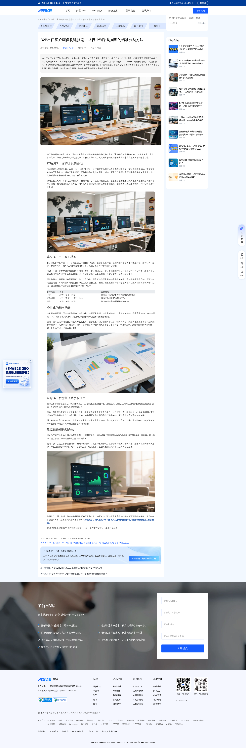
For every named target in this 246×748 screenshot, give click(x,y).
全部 (46, 26)
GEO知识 (97, 10)
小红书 (96, 691)
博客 (45, 19)
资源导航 (69, 720)
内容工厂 (157, 691)
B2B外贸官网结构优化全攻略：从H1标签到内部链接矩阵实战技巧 (191, 106)
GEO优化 (83, 26)
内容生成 (117, 700)
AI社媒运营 (138, 695)
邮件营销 (51, 724)
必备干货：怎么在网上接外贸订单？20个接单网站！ (74, 712)
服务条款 (102, 742)
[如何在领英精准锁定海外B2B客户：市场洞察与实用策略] (173, 91)
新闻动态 (126, 724)
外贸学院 (51, 720)
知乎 (95, 695)
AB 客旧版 (185, 720)
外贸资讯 (104, 724)
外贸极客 (97, 686)
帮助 (60, 720)
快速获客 (138, 26)
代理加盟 (148, 724)
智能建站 (101, 26)
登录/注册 (200, 11)
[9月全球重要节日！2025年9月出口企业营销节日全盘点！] (173, 49)
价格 (110, 720)
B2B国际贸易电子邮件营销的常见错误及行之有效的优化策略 (192, 63)
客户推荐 (173, 720)
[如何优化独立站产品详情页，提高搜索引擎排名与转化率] (173, 134)
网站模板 (80, 720)
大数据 (94, 724)
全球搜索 (141, 720)
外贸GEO (81, 10)
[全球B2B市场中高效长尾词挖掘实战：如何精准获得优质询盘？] (173, 120)
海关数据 (157, 704)
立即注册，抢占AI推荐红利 (144, 558)
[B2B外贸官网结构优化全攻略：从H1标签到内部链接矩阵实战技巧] (173, 106)
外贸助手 (117, 704)
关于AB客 (137, 724)
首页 (67, 10)
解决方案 (113, 10)
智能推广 (117, 691)
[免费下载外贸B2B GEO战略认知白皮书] (17, 374)
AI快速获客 (138, 704)
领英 (95, 704)
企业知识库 (64, 26)
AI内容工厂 (138, 686)
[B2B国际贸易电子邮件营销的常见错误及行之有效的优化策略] (173, 63)
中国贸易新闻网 (110, 731)
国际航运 (54, 731)
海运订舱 (93, 731)
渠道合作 (91, 720)
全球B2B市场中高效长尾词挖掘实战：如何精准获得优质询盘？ (192, 120)
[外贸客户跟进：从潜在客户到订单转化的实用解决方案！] (173, 148)
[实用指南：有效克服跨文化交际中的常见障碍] (173, 77)
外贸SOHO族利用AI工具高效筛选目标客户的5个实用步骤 (77, 568)
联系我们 (146, 10)
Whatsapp (73, 724)
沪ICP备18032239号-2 (146, 742)
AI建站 (169, 724)
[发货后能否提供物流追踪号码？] (173, 162)
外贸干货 (115, 724)
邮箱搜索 (152, 720)
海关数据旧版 (198, 720)
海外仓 (65, 731)
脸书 (95, 700)
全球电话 (62, 724)
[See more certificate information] (45, 700)
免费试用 (202, 3)
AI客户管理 (138, 700)
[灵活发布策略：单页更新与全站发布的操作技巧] (173, 177)
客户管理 (157, 26)
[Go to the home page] (45, 10)
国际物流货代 (79, 731)
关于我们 (130, 10)
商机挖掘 (163, 720)
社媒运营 (120, 26)
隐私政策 (94, 742)
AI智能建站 (138, 691)
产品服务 (119, 720)
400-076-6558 (48, 3)
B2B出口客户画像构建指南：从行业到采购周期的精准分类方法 (76, 19)
